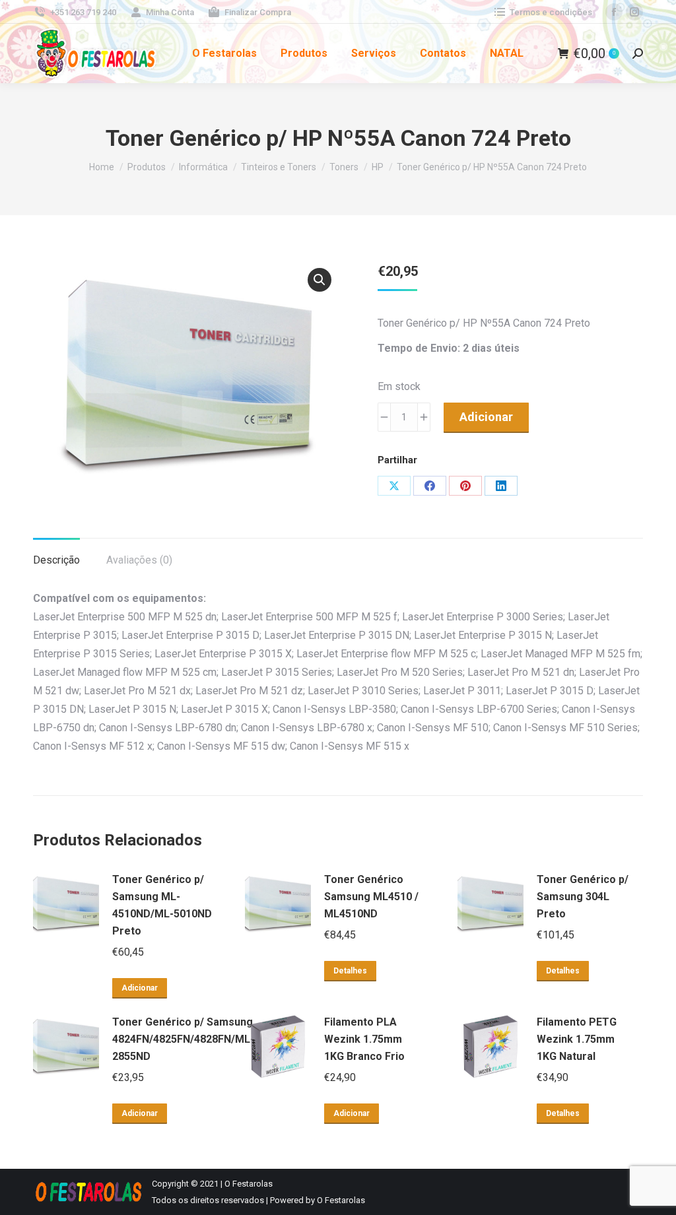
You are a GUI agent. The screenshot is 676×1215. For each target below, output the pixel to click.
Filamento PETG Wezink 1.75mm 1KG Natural (577, 1039)
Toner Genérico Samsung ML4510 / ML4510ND (371, 896)
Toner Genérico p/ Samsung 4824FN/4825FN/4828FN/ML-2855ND (183, 1039)
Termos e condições (551, 12)
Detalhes (350, 970)
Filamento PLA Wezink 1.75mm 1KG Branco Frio (364, 1039)
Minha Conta (170, 12)
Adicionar (486, 417)
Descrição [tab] (56, 560)
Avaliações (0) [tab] (139, 560)
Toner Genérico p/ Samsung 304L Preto (582, 896)
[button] (319, 280)
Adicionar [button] (139, 988)
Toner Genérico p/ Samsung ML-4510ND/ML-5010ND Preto (162, 905)
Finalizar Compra (257, 12)
